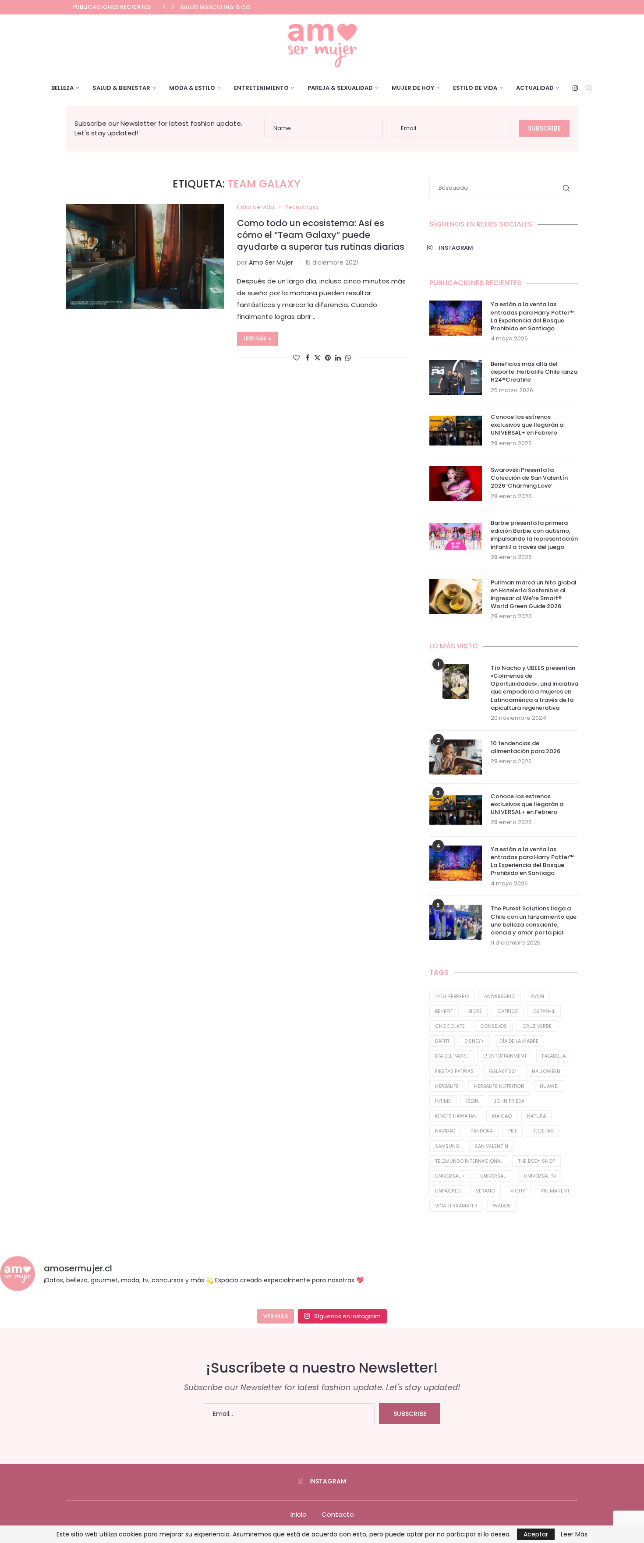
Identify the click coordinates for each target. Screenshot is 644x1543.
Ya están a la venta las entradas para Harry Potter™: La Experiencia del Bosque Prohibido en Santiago (533, 317)
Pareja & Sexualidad (340, 88)
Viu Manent (555, 1190)
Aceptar (536, 1534)
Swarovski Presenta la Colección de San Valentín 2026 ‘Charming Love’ (529, 478)
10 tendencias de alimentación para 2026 (525, 747)
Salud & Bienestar (121, 88)
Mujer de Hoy (413, 88)
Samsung (447, 1146)
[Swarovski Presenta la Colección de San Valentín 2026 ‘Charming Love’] (455, 483)
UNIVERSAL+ (494, 1175)
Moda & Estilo (192, 88)
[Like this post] (296, 358)
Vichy (517, 1190)
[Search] (588, 88)
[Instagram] (575, 88)
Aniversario (499, 996)
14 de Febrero (452, 996)
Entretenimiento (261, 88)
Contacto (338, 1514)
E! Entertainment (505, 1055)
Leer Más (574, 1534)
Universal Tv (540, 1175)
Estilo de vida (475, 88)
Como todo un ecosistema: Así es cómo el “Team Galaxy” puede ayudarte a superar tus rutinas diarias (320, 235)
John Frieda (509, 1100)
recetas (542, 1130)
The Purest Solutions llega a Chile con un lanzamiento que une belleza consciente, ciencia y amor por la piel (534, 921)
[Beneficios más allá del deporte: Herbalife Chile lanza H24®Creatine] (455, 377)
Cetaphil (544, 1011)
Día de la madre (518, 1040)
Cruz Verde (537, 1026)
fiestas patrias (454, 1071)
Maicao (502, 1115)
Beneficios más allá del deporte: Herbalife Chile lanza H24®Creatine (534, 372)
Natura (536, 1115)
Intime (443, 1100)
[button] (164, 7)
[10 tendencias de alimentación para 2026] (455, 757)
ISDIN (472, 1100)
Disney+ (474, 1040)
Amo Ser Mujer (271, 262)
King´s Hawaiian (456, 1115)
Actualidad (535, 88)
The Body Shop (536, 1160)
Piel (512, 1130)
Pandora (482, 1130)
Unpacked (447, 1190)
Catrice (507, 1011)
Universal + (450, 1175)
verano (485, 1190)
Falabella (554, 1055)
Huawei (549, 1086)
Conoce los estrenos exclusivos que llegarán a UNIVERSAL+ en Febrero (527, 425)
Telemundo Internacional (468, 1160)
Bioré (475, 1011)
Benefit (444, 1011)
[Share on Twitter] (317, 358)
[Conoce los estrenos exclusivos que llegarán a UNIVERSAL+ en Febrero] (455, 430)
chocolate (450, 1026)
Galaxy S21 (503, 1071)
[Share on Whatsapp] (348, 358)
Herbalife (447, 1086)
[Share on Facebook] (308, 358)
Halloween (546, 1071)
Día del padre (451, 1055)
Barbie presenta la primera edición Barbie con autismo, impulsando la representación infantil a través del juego (534, 535)
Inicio (298, 1514)
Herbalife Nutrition (499, 1086)
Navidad (445, 1130)
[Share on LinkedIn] (338, 358)
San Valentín (491, 1146)
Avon (537, 996)
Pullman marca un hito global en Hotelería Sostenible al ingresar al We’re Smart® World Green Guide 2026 (534, 595)
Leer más (255, 338)
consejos (493, 1026)
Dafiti (442, 1040)
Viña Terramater (456, 1205)
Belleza (62, 88)
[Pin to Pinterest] (328, 358)
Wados (502, 1205)
